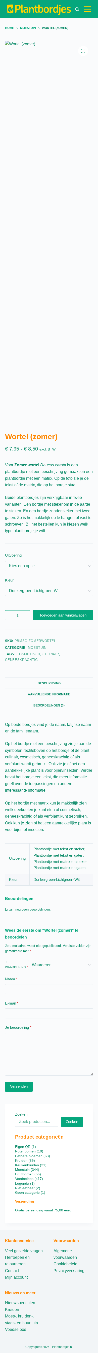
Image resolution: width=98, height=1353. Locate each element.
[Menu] (88, 9)
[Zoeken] (77, 9)
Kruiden (12, 1309)
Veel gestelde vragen (24, 1251)
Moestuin (37, 648)
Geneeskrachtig (21, 660)
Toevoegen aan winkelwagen (62, 615)
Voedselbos (15, 1329)
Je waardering (16, 964)
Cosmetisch (28, 654)
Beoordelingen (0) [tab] (49, 705)
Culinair (50, 654)
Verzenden (19, 1086)
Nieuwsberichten (20, 1303)
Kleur (9, 580)
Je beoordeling (18, 1027)
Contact (12, 1271)
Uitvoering (13, 555)
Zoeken (21, 1114)
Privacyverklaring (69, 1271)
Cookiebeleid (65, 1264)
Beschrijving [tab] (49, 683)
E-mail (11, 1003)
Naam (11, 979)
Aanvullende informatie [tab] (49, 694)
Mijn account (16, 1277)
